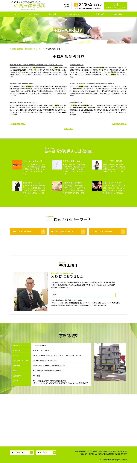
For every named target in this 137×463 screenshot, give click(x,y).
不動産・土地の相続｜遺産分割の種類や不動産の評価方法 (92, 83)
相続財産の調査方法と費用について (23, 102)
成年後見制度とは (76, 64)
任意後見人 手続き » (119, 123)
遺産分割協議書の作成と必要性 (22, 83)
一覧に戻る (68, 128)
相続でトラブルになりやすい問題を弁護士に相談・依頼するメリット (36, 64)
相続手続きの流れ (76, 102)
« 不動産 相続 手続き (17, 123)
